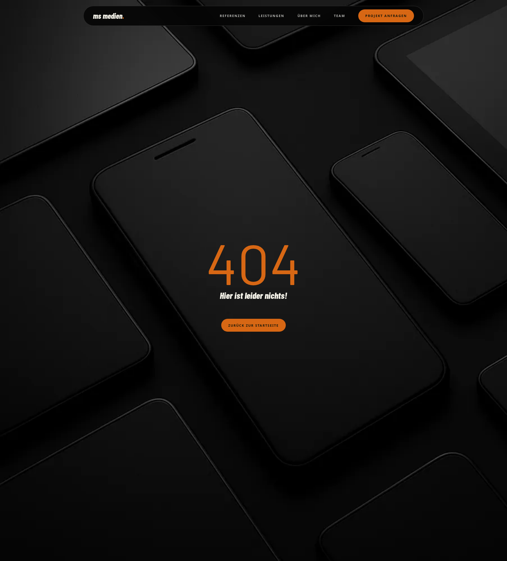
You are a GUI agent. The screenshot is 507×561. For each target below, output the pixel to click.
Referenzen (233, 15)
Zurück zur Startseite (253, 325)
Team (339, 15)
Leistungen (271, 15)
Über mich (309, 15)
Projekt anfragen (386, 15)
